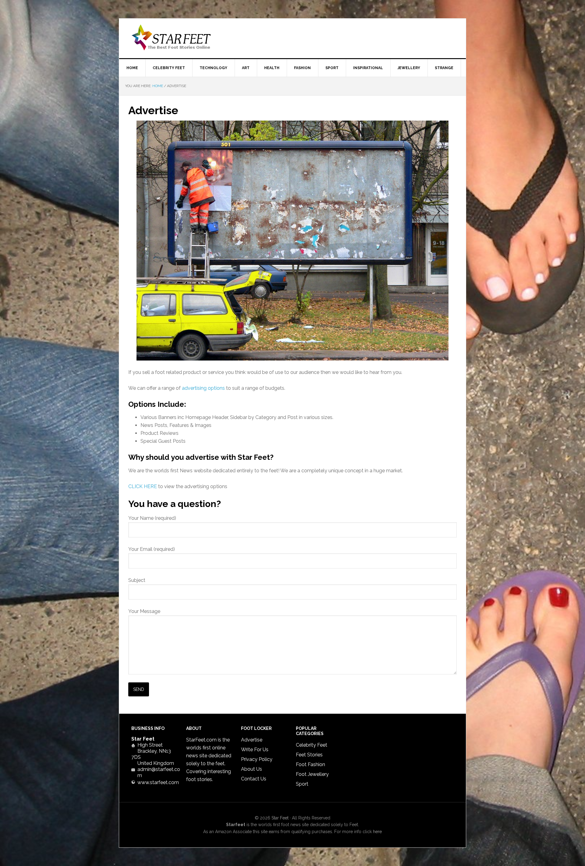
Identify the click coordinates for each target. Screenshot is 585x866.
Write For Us (254, 749)
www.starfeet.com (158, 782)
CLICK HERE (142, 486)
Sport (302, 784)
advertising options (203, 388)
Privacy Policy (256, 759)
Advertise (251, 740)
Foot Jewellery (312, 774)
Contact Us (253, 779)
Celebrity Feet (311, 745)
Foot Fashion (310, 764)
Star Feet (171, 38)
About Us (251, 769)
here (377, 831)
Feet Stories (309, 755)
